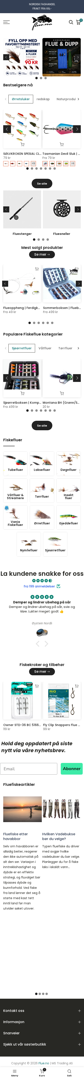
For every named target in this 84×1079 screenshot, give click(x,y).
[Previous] (6, 57)
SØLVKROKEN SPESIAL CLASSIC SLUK (29, 154)
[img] (42, 581)
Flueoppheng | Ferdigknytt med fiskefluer (35, 308)
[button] (39, 644)
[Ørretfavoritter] (42, 59)
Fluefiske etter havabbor (15, 836)
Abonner (72, 769)
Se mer (40, 254)
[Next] (78, 57)
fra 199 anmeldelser (39, 586)
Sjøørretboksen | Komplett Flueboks (31, 402)
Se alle (42, 184)
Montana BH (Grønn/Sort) (63, 402)
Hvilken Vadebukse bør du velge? (58, 836)
